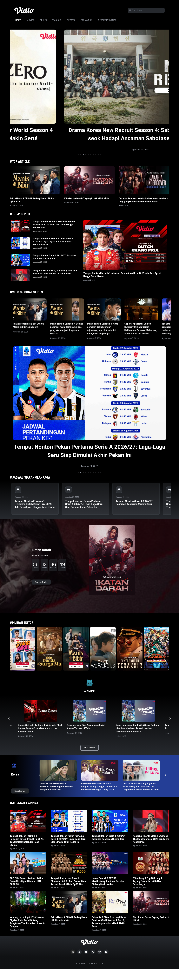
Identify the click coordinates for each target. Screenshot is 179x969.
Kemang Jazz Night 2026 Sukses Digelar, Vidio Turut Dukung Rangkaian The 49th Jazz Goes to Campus (27, 922)
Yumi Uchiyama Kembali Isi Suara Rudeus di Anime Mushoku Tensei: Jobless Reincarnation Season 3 (88, 728)
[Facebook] (86, 951)
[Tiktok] (79, 951)
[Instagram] (72, 951)
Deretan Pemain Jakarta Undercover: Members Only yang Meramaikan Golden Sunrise (143, 200)
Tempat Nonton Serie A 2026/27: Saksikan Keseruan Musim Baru (54, 257)
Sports (71, 20)
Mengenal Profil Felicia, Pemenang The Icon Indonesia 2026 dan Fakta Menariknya (55, 272)
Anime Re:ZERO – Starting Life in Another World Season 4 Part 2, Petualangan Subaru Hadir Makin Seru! (109, 922)
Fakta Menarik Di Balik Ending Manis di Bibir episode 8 (32, 200)
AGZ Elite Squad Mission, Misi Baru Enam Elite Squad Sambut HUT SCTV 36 (27, 881)
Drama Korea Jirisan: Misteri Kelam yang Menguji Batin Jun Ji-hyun (140, 786)
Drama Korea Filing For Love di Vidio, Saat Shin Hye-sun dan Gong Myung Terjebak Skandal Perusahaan (57, 788)
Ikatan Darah (41, 550)
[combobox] (146, 10)
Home (18, 20)
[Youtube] (99, 951)
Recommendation (107, 20)
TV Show (56, 20)
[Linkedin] (106, 951)
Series (43, 20)
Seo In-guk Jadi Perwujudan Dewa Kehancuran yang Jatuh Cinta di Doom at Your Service (99, 786)
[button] (78, 154)
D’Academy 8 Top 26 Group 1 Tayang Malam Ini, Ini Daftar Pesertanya (147, 881)
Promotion (87, 20)
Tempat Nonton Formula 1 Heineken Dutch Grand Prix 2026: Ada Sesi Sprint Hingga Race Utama (54, 224)
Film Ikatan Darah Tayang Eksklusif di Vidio (86, 198)
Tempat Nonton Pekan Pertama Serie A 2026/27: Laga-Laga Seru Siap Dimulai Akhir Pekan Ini (53, 241)
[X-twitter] (93, 951)
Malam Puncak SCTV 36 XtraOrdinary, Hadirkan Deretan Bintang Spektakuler (108, 881)
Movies (30, 20)
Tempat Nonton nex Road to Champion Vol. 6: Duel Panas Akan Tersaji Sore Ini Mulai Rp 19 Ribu (68, 881)
